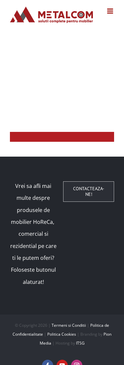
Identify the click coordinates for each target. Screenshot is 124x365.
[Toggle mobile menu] (110, 11)
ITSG (80, 343)
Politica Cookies (61, 334)
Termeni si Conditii (69, 325)
